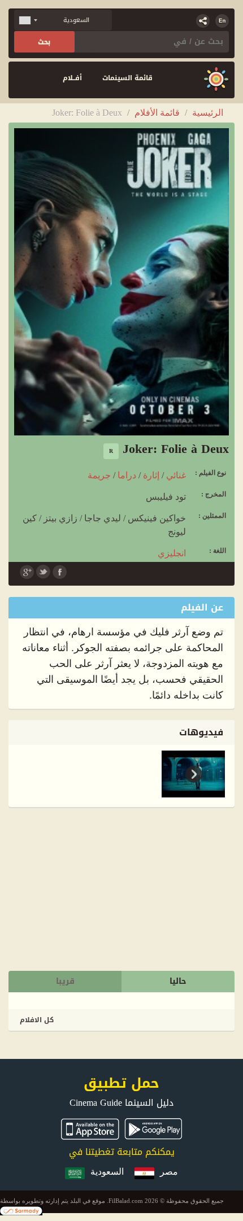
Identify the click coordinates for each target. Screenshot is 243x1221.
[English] (222, 21)
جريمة (99, 475)
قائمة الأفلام (157, 112)
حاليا (178, 981)
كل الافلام (37, 1020)
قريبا (65, 981)
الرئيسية (207, 112)
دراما (127, 475)
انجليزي (172, 553)
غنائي (176, 475)
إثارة (151, 475)
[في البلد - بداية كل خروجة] (216, 80)
